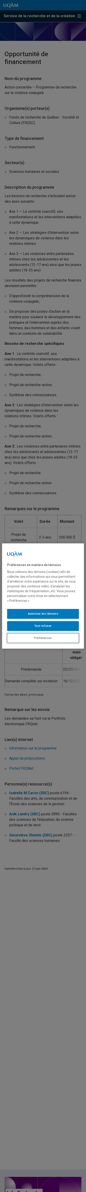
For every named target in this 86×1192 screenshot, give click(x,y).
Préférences (43, 638)
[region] (43, 596)
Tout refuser (43, 626)
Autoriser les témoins (43, 613)
